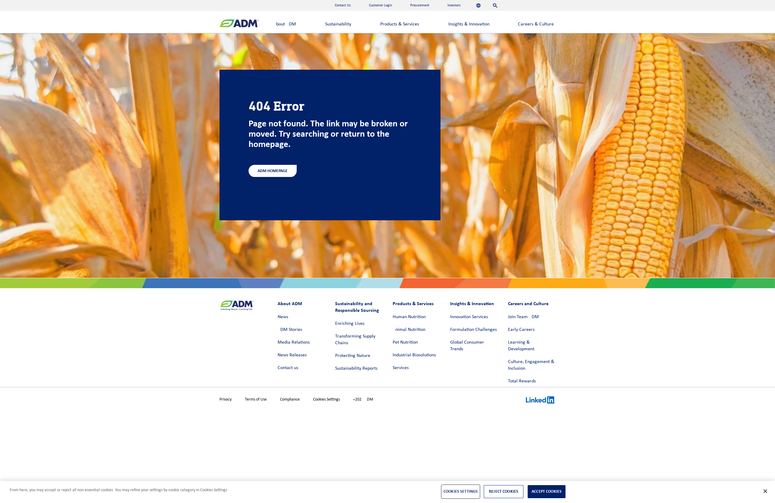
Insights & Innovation (469, 24)
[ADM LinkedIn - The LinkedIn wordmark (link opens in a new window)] (541, 400)
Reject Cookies (503, 491)
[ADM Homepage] (239, 24)
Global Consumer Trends (467, 345)
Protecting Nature (352, 355)
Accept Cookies (547, 491)
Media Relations (294, 342)
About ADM (284, 24)
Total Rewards (522, 381)
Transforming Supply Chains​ (355, 339)
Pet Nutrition (405, 342)
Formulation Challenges (473, 329)
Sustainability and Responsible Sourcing (357, 307)
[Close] (765, 491)
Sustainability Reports (356, 368)
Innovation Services (469, 317)
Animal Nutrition (409, 329)
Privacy (225, 399)
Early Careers (521, 329)
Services (401, 367)
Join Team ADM (523, 317)
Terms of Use (256, 399)
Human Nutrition (409, 317)
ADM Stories (290, 329)
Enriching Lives (349, 323)
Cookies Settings (326, 399)
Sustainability (338, 24)
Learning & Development (521, 345)
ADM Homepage (273, 170)
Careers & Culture (536, 24)
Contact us (288, 367)
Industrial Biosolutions (414, 355)
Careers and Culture (528, 303)
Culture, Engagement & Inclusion (531, 365)
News (283, 317)
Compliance (290, 399)
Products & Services (399, 24)
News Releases (292, 355)
